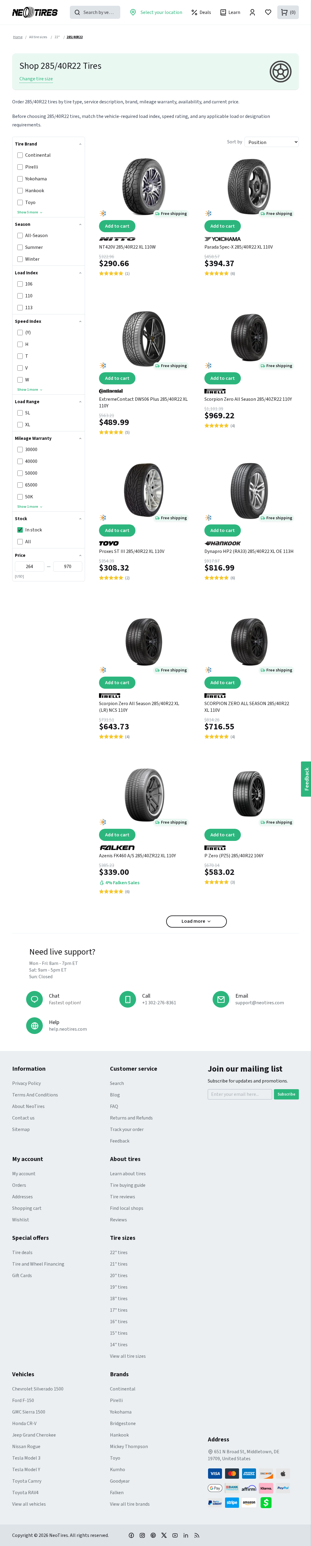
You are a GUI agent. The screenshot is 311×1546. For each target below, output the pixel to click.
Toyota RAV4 (25, 1492)
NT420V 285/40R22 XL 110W (127, 247)
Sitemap (21, 1129)
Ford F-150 (23, 1400)
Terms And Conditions (35, 1095)
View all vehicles (29, 1504)
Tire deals (22, 1252)
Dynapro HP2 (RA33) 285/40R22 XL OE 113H (249, 551)
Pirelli (116, 1400)
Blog (115, 1095)
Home (17, 37)
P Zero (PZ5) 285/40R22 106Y (233, 855)
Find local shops (126, 1208)
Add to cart (117, 226)
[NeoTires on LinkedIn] (186, 1535)
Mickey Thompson (129, 1446)
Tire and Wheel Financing (38, 1264)
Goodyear (120, 1481)
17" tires (119, 1310)
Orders (19, 1185)
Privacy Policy (26, 1083)
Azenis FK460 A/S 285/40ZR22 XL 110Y (137, 855)
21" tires (119, 1264)
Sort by (234, 142)
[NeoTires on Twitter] (164, 1535)
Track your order (127, 1129)
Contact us (23, 1118)
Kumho (117, 1469)
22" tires (119, 1252)
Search (117, 1083)
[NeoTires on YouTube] (175, 1535)
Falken (117, 1492)
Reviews (118, 1219)
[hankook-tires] (249, 541)
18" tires (119, 1298)
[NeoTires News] (197, 1535)
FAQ (114, 1106)
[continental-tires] (144, 388)
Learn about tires (128, 1173)
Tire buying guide (127, 1185)
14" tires (119, 1344)
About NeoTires (28, 1106)
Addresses (22, 1196)
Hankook (119, 1435)
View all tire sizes (128, 1356)
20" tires (119, 1275)
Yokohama (121, 1412)
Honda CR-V (24, 1423)
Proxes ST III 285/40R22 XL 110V (131, 551)
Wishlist (20, 1219)
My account (24, 1173)
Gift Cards (22, 1275)
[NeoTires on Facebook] (131, 1535)
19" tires (119, 1287)
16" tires (119, 1321)
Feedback (119, 1141)
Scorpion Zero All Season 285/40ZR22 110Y (248, 399)
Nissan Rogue (26, 1446)
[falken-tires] (144, 845)
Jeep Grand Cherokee (34, 1435)
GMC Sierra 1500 (28, 1412)
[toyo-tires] (144, 541)
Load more (193, 921)
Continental (122, 1389)
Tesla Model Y (26, 1469)
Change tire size (36, 78)
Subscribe (286, 1094)
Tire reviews (122, 1196)
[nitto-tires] (144, 236)
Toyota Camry (26, 1481)
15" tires (119, 1333)
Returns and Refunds (131, 1118)
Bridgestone (123, 1423)
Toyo (115, 1458)
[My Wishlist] (268, 12)
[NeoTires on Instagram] (142, 1535)
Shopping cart (27, 1208)
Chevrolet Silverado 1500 (37, 1389)
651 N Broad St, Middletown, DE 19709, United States (243, 1455)
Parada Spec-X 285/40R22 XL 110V (238, 247)
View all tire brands (130, 1504)
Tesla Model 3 (26, 1458)
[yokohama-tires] (249, 236)
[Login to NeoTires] (252, 12)
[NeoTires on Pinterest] (153, 1535)
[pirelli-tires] (249, 388)
